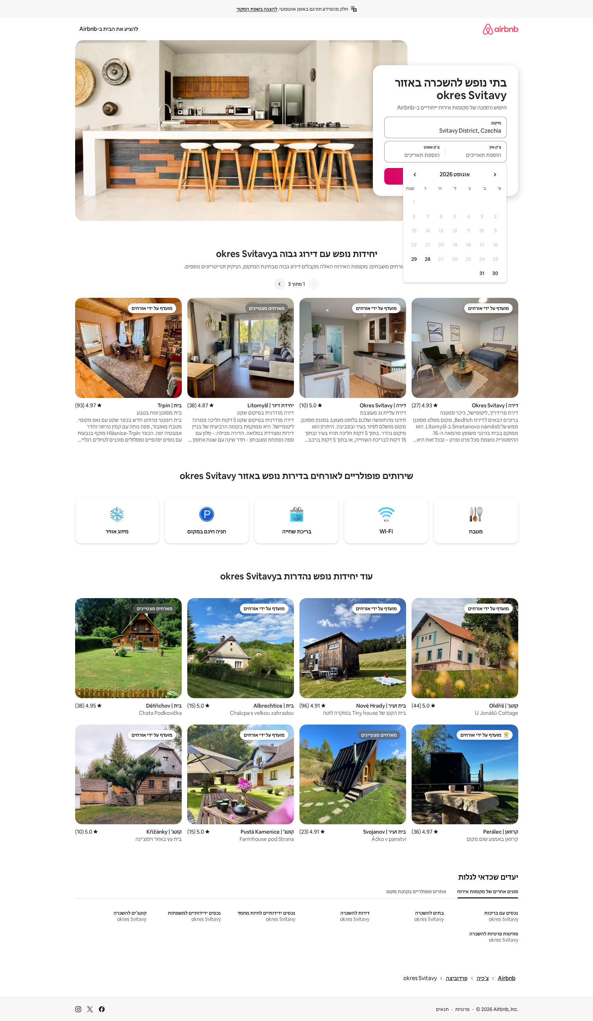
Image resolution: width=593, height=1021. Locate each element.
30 (495, 273)
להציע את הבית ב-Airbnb (108, 29)
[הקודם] (313, 284)
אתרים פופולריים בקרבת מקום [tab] (416, 891)
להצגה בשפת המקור (256, 9)
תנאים (442, 1009)
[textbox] (476, 155)
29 (414, 259)
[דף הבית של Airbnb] (500, 29)
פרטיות (462, 1009)
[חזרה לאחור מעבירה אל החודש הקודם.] (495, 174)
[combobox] (445, 130)
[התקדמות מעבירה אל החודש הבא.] (415, 174)
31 (481, 273)
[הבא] (279, 284)
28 (427, 259)
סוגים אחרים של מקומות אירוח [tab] (487, 891)
